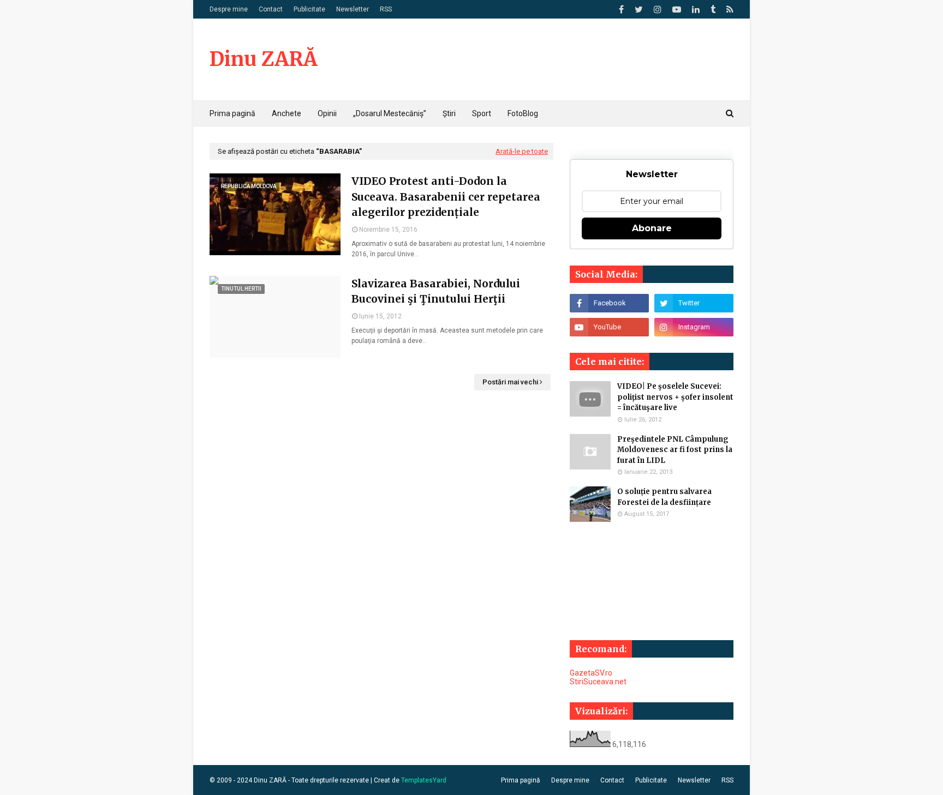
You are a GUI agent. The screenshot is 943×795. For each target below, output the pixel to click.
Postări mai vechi (510, 382)
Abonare (652, 228)
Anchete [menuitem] (286, 113)
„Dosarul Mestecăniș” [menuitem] (389, 113)
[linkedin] (695, 9)
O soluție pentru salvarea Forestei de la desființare (664, 497)
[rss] (728, 9)
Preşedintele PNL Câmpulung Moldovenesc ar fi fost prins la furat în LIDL (674, 450)
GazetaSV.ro (591, 672)
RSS (386, 9)
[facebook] (621, 9)
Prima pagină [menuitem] (232, 113)
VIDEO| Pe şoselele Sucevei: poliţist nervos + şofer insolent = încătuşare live (675, 397)
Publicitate (309, 9)
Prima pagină (520, 780)
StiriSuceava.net (598, 681)
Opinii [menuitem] (327, 113)
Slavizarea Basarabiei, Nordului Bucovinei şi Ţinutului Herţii (435, 291)
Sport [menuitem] (481, 113)
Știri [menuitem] (449, 113)
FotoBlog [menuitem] (523, 113)
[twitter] (639, 9)
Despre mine (229, 9)
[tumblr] (713, 9)
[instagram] (657, 9)
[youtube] (677, 9)
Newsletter (352, 9)
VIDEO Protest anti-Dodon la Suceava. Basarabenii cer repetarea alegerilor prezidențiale (445, 196)
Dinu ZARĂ (263, 59)
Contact (271, 9)
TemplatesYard (423, 780)
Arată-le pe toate (522, 151)
